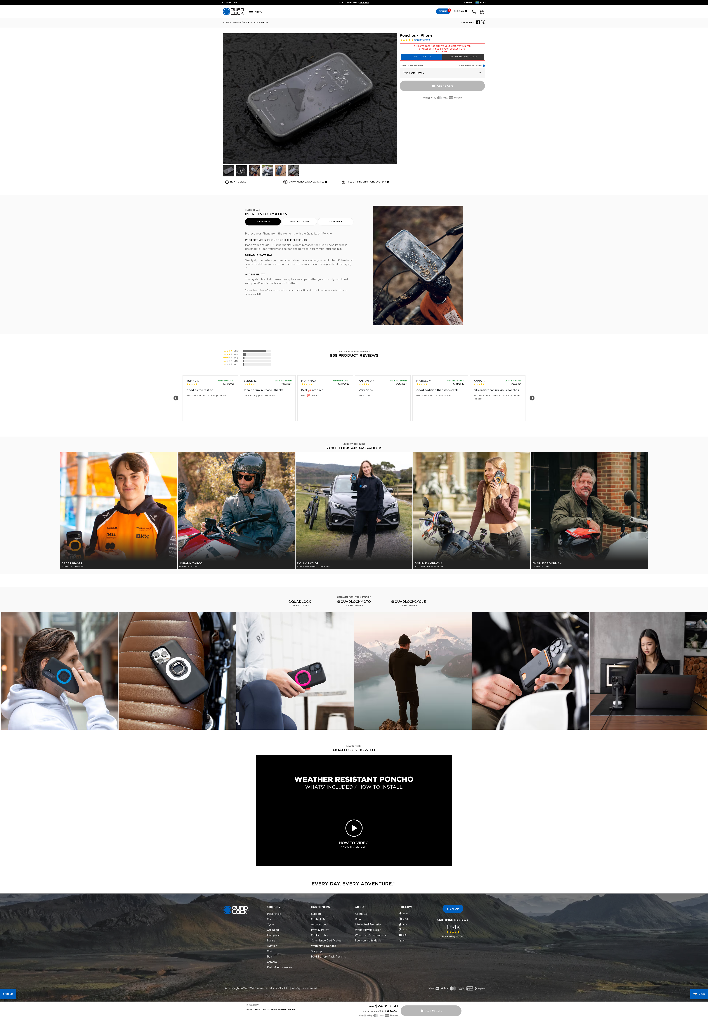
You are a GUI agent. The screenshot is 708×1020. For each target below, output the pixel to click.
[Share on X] (483, 22)
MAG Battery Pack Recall (327, 956)
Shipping (459, 11)
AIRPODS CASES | (354, 3)
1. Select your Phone (412, 66)
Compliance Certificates (326, 940)
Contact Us (318, 919)
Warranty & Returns (323, 946)
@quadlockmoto (354, 602)
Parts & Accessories (279, 967)
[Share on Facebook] (478, 22)
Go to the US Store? (421, 57)
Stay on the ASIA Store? (463, 57)
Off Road (273, 930)
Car (269, 919)
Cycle (270, 924)
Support (468, 2)
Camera (272, 962)
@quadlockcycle (408, 602)
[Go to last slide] (175, 398)
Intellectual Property (368, 924)
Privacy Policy (320, 930)
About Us (361, 914)
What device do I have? (470, 66)
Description (263, 222)
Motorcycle (274, 914)
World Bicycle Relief (368, 930)
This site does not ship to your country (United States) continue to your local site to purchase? (442, 49)
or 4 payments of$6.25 (374, 1011)
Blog (358, 919)
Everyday (273, 935)
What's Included (299, 222)
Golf (269, 951)
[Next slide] (532, 398)
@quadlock (299, 602)
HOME (226, 23)
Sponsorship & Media (368, 940)
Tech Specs (335, 222)
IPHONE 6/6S (238, 23)
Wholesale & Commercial (370, 935)
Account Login (320, 924)
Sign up (8, 994)
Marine (271, 940)
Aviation (272, 946)
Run (269, 956)
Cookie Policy (319, 935)
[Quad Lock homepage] (233, 14)
